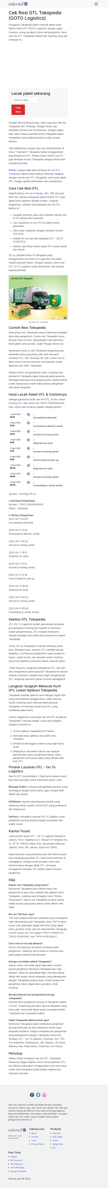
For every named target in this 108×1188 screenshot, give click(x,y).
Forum (55, 1140)
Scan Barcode (16, 1164)
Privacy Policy (37, 1144)
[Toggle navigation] (96, 3)
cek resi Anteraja (34, 193)
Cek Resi (18, 109)
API (54, 1148)
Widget (13, 1157)
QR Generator (16, 1160)
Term (33, 1140)
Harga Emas (58, 1144)
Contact (34, 1137)
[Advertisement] (38, 66)
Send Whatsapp (17, 1167)
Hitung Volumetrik (18, 1171)
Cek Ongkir (57, 1137)
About (34, 1133)
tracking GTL (16, 403)
